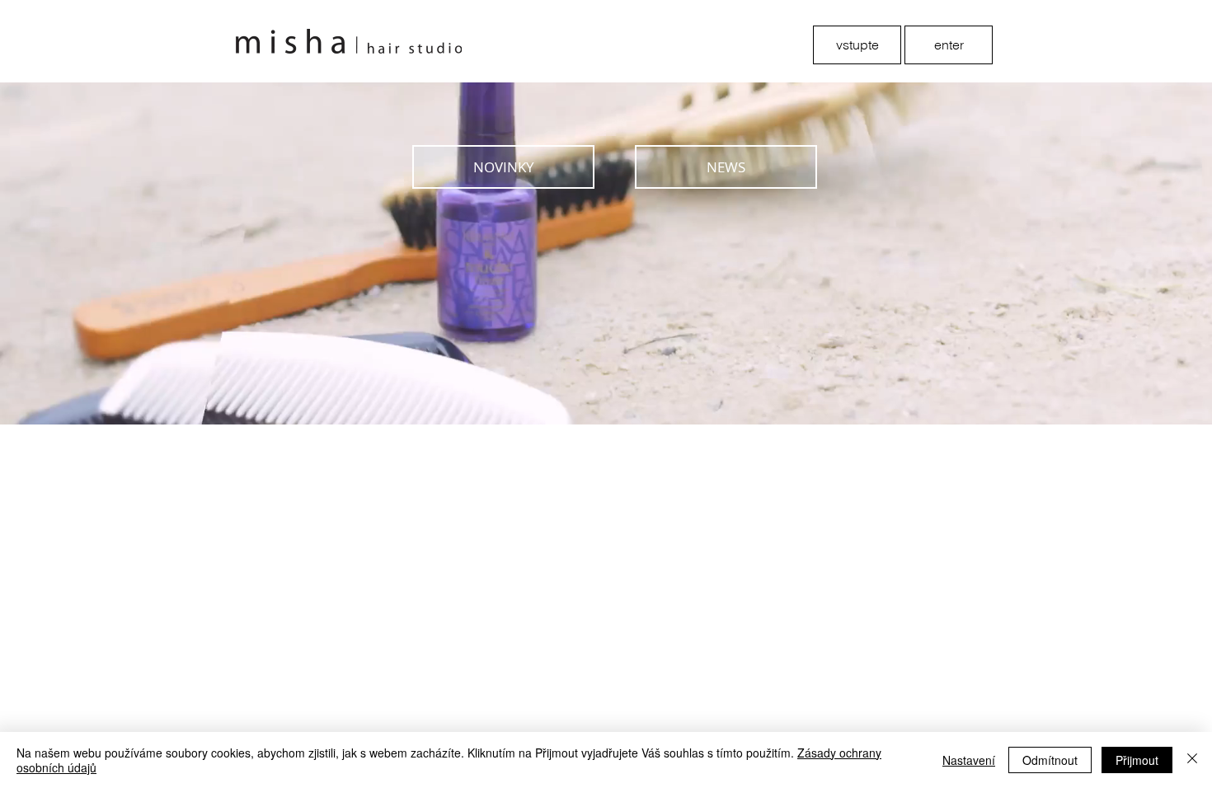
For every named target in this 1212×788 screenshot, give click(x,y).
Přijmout (1137, 760)
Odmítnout (1050, 760)
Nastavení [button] (968, 760)
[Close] (1192, 760)
